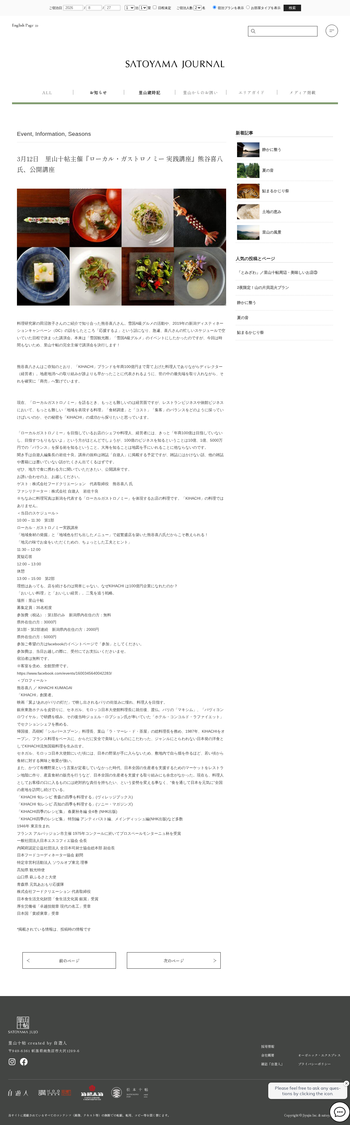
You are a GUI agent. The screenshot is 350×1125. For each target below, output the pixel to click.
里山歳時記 (150, 92)
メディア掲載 (302, 92)
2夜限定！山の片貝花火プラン (263, 287)
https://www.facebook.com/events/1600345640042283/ (64, 673)
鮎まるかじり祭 (250, 332)
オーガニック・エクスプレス (319, 1055)
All (47, 92)
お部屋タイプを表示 (266, 8)
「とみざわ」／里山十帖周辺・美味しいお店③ (277, 272)
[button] (332, 31)
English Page (23, 25)
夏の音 (243, 317)
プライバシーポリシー (314, 1063)
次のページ (174, 960)
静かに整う (246, 302)
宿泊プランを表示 (231, 8)
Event (24, 134)
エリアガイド (251, 92)
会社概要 (267, 1055)
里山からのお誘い (200, 92)
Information (50, 134)
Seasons (79, 134)
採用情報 (267, 1046)
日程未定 (164, 8)
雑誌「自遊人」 (272, 1063)
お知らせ (98, 92)
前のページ (69, 960)
